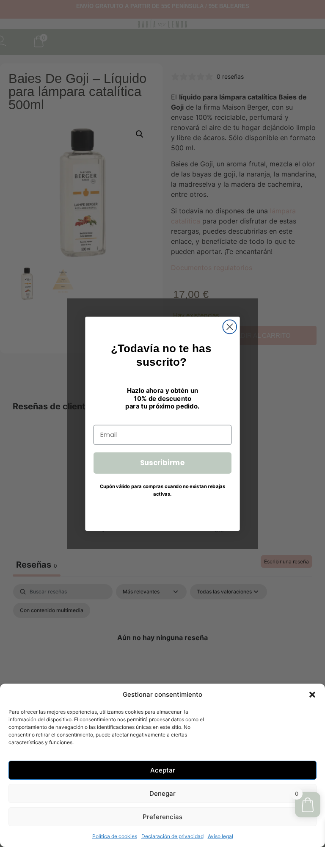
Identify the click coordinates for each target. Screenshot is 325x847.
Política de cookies (114, 836)
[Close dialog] (230, 327)
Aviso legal (220, 836)
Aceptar (162, 770)
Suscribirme (162, 462)
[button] (312, 694)
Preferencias (162, 817)
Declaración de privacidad (172, 836)
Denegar (162, 793)
